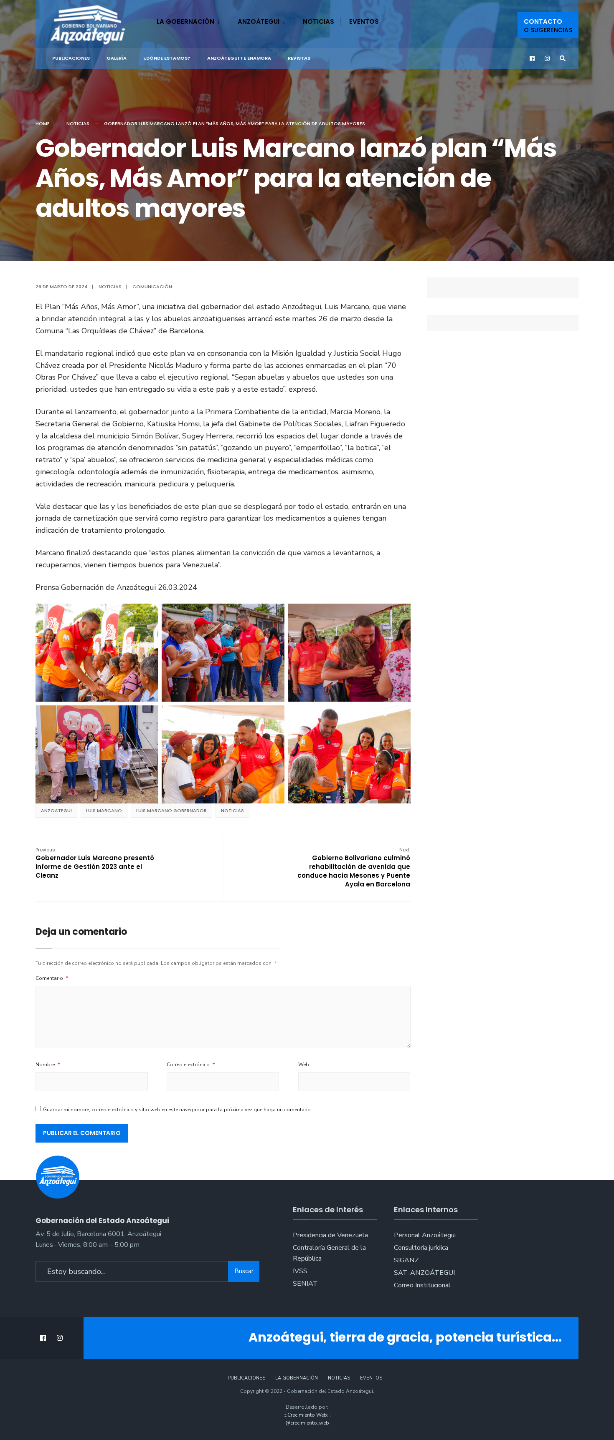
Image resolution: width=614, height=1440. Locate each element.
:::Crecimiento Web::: (307, 1415)
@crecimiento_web (307, 1423)
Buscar (244, 1271)
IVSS (300, 1271)
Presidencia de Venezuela (330, 1235)
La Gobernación (185, 21)
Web (303, 1064)
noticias (232, 810)
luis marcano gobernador (171, 810)
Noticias (318, 21)
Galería (117, 58)
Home (43, 123)
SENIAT (305, 1283)
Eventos (364, 21)
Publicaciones (71, 58)
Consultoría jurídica (421, 1247)
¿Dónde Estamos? (166, 58)
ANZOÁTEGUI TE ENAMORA (239, 58)
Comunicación (152, 286)
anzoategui (56, 810)
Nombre (48, 1064)
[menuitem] (193, 20)
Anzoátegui (258, 21)
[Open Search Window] (562, 58)
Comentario (52, 978)
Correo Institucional (422, 1285)
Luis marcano (104, 810)
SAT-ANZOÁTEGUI (424, 1272)
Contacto (548, 25)
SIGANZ (406, 1260)
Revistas (299, 58)
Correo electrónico (191, 1064)
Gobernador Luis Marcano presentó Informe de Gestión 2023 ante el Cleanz (95, 863)
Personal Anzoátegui (425, 1235)
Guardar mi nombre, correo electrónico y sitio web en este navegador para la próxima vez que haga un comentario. (177, 1109)
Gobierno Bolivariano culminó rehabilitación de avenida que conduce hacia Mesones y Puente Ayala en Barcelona (353, 867)
